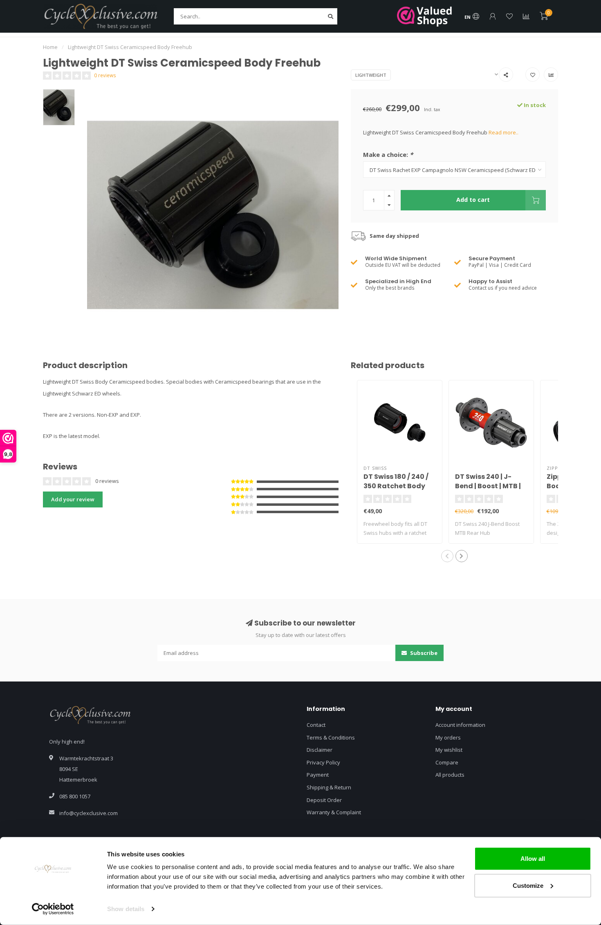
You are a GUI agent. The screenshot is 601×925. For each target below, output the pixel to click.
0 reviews (105, 75)
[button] (447, 556)
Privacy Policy (323, 762)
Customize (528, 885)
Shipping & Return (329, 787)
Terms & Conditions (331, 737)
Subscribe (423, 653)
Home (50, 47)
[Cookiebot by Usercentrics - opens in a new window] (53, 909)
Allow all (532, 858)
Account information (460, 724)
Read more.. (503, 132)
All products (449, 774)
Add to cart (473, 199)
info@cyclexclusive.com (88, 813)
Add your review (72, 499)
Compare (446, 762)
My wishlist (448, 749)
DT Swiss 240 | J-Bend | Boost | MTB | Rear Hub (488, 486)
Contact (316, 724)
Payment (318, 774)
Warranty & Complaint (334, 812)
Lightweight (370, 75)
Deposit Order (324, 800)
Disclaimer (319, 749)
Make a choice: (388, 154)
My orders (448, 737)
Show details (125, 908)
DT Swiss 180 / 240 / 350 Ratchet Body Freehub (395, 486)
